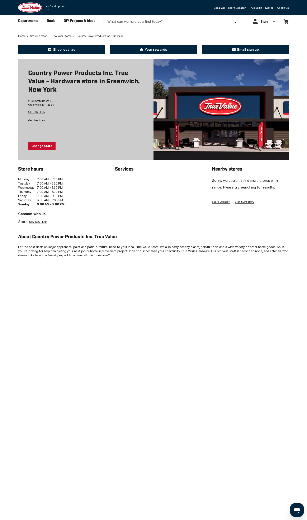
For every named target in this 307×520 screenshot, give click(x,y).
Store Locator (237, 7)
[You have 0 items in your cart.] (286, 21)
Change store (42, 146)
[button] (264, 21)
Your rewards (156, 49)
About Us (283, 7)
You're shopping (55, 6)
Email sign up (248, 49)
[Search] (234, 21)
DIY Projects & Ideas (79, 21)
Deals (51, 21)
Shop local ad (64, 49)
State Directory (244, 201)
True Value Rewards (261, 7)
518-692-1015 (36, 112)
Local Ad (219, 7)
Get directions (36, 120)
